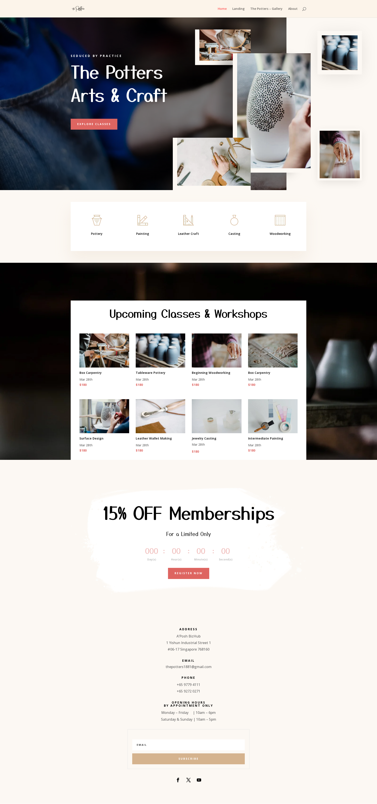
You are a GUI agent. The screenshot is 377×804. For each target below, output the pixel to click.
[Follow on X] (188, 780)
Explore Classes (94, 124)
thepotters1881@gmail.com (189, 666)
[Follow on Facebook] (178, 780)
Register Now (189, 573)
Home (222, 9)
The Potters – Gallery (266, 9)
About (293, 9)
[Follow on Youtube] (199, 780)
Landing (238, 9)
